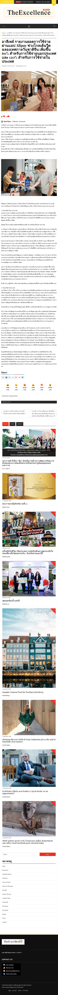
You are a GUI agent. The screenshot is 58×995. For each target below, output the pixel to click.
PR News (5, 906)
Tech (9, 402)
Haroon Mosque (7, 886)
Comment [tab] (19, 424)
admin (24, 66)
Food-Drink (6, 882)
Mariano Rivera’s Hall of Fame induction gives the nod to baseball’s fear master (29, 740)
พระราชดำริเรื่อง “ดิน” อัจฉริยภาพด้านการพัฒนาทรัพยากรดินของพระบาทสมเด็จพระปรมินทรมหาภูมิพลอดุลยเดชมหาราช (28, 463)
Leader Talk (6, 898)
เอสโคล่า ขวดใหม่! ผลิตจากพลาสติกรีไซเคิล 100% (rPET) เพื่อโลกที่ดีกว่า (14, 412)
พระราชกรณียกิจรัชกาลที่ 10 (14, 503)
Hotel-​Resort (6, 894)
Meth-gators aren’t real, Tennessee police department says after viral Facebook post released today (27, 841)
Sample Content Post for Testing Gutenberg (22, 692)
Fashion (5, 878)
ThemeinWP (20, 987)
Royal (4, 914)
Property (5, 910)
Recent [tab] (12, 424)
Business (5, 870)
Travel (4, 922)
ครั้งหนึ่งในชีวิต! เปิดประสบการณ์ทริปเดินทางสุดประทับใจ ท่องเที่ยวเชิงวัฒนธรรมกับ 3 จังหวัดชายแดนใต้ (27, 552)
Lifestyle (5, 902)
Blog (9, 990)
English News (6, 874)
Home (19, 990)
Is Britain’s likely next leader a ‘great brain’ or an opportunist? (25, 792)
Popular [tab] (5, 424)
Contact (14, 990)
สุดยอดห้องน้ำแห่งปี (11, 600)
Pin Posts (25, 990)
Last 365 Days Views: (9, 952)
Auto (3, 866)
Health (4, 890)
